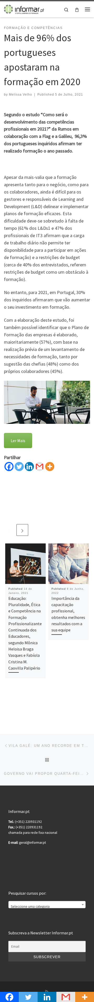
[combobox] (47, 904)
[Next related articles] (22, 530)
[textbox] (47, 906)
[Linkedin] (29, 466)
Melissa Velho (20, 94)
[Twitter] (19, 466)
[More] (49, 466)
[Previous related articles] (10, 530)
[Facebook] (9, 466)
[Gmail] (39, 466)
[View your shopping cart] (77, 9)
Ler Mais (18, 440)
